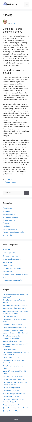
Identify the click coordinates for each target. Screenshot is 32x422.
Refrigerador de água (10, 217)
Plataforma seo (10, 182)
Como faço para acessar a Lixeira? (15, 305)
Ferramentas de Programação (13, 232)
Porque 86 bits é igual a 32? (13, 376)
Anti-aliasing (7, 262)
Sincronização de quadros (12, 259)
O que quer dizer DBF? (11, 405)
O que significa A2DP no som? (13, 341)
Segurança (6, 211)
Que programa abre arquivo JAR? (14, 328)
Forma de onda (8, 265)
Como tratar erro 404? (11, 390)
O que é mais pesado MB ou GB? (14, 379)
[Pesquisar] (26, 193)
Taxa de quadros (9, 253)
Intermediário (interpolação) (12, 280)
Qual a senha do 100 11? (11, 358)
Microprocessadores (10, 229)
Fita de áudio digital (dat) (12, 268)
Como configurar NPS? (11, 396)
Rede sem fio (7, 235)
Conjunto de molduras (10, 256)
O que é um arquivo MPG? (12, 387)
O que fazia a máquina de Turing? (15, 308)
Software (8, 179)
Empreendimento (9, 220)
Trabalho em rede (9, 208)
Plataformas (7, 226)
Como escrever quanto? (11, 316)
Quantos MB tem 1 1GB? (11, 411)
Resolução (6, 250)
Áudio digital (7, 271)
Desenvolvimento (9, 214)
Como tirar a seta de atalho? (13, 325)
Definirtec (12, 4)
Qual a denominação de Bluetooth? (15, 408)
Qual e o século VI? (9, 349)
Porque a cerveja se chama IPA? (14, 393)
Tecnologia (6, 223)
